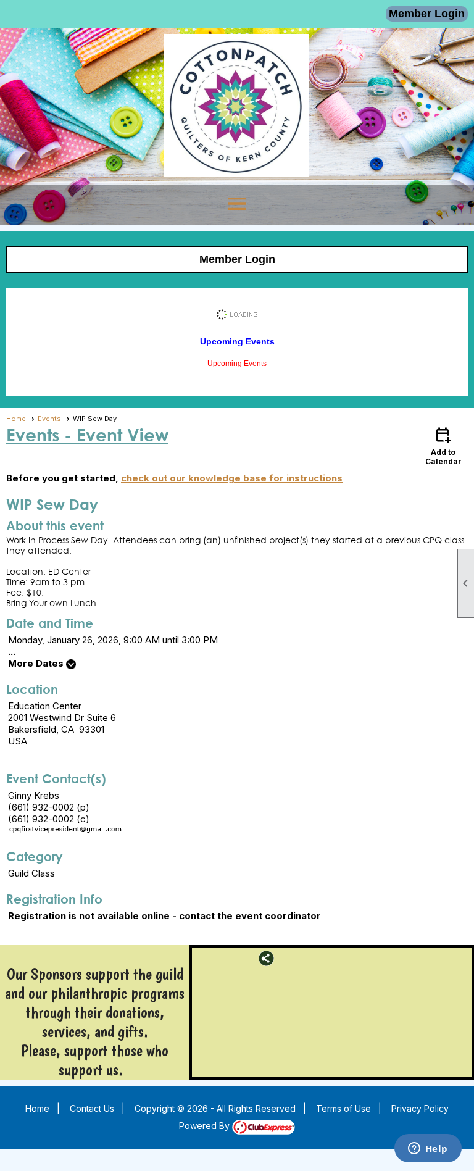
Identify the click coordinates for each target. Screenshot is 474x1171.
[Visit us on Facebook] (202, 958)
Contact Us (92, 1108)
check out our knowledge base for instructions (232, 478)
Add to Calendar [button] (443, 445)
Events (49, 418)
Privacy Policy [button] (420, 1108)
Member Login (427, 13)
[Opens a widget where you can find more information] (428, 1149)
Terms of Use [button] (343, 1108)
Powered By (205, 1125)
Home (16, 418)
